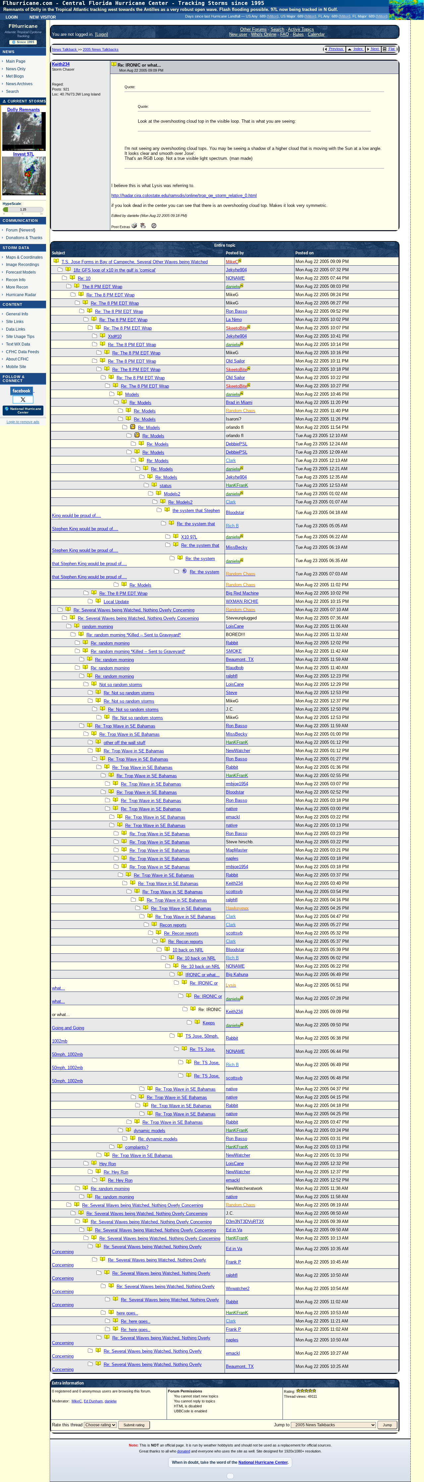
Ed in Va (234, 1229)
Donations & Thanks (24, 237)
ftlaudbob (234, 667)
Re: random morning (110, 643)
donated (183, 1451)
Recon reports (173, 925)
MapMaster (236, 850)
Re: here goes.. (135, 1321)
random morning (97, 626)
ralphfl (232, 676)
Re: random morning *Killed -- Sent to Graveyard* (133, 634)
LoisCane (235, 626)
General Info (17, 314)
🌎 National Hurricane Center (23, 410)
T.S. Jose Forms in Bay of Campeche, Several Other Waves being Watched (135, 261)
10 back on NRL (188, 949)
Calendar (316, 34)
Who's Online (263, 34)
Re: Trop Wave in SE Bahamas (125, 726)
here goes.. (127, 1313)
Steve (231, 692)
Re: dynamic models (158, 1138)
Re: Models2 (180, 502)
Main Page (16, 61)
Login (12, 16)
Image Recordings (22, 264)
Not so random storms (120, 684)
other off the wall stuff (124, 742)
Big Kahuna (237, 974)
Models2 (172, 493)
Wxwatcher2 (237, 1288)
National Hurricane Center (263, 1462)
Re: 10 (84, 278)
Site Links (15, 321)
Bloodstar (235, 512)
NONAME (235, 278)
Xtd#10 (115, 336)
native (232, 808)
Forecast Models (21, 272)
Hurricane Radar (21, 294)
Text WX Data (18, 344)
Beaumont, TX (240, 659)
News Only (16, 69)
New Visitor (42, 16)
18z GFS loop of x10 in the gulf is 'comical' (115, 270)
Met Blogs (15, 76)
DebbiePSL (236, 443)
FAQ (284, 34)
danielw (111, 1401)
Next (375, 49)
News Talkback (65, 49)
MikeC (77, 1401)
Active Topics (301, 29)
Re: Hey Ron (116, 1172)
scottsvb (234, 891)
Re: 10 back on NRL (196, 958)
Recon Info (16, 280)
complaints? (136, 1147)
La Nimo (234, 319)
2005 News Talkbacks (101, 49)
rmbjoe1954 (237, 783)
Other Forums (253, 29)
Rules (298, 34)
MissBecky (236, 547)
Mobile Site (16, 366)
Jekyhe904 (236, 269)
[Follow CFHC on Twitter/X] (23, 399)
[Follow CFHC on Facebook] (22, 390)
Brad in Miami (239, 402)
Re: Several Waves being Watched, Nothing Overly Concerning (134, 610)
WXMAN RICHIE (242, 601)
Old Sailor (235, 360)
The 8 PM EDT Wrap (102, 286)
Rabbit (232, 642)
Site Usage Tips (20, 336)
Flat (392, 49)
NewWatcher (238, 750)
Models (132, 394)
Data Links (15, 329)
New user (238, 34)
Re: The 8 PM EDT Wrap (110, 294)
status (166, 485)
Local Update (116, 601)
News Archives (19, 84)
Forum (12, 230)
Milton (272, 16)
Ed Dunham (93, 1401)
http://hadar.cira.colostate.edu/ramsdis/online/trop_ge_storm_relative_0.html (184, 195)
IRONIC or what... (203, 974)
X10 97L (189, 537)
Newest (27, 230)
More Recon (17, 287)
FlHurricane (23, 26)
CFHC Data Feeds (22, 352)
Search (12, 91)
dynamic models (149, 1130)
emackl (233, 816)
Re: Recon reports (181, 933)
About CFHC (17, 359)
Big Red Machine (242, 593)
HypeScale (12, 204)
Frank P (233, 1261)
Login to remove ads (23, 422)
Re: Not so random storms (129, 692)
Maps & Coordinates (24, 257)
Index (358, 49)
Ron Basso (236, 311)
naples (232, 858)
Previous (336, 49)
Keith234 (61, 64)
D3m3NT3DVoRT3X (245, 1221)
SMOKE (234, 651)
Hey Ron (107, 1163)
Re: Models (140, 402)
